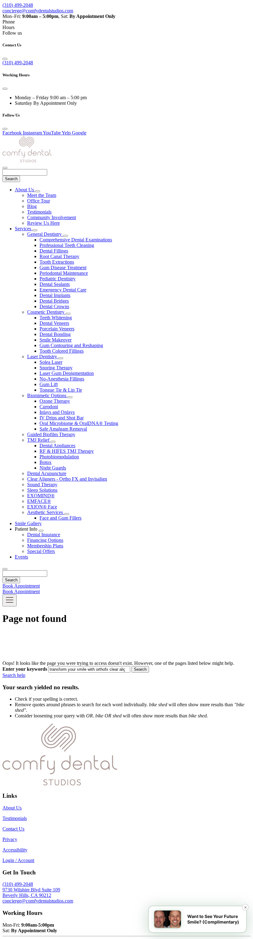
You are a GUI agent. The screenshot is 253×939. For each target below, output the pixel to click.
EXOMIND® (41, 495)
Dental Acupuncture (46, 473)
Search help (13, 675)
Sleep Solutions (42, 490)
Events (21, 556)
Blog (32, 206)
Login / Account (18, 860)
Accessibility (14, 849)
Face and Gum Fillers (60, 517)
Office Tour (38, 200)
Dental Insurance (43, 534)
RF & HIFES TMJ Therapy (66, 451)
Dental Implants (54, 295)
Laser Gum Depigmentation (66, 373)
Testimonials (39, 212)
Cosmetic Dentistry (46, 312)
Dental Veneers (54, 323)
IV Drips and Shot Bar (61, 417)
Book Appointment (21, 585)
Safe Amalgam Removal (63, 428)
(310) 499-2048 (17, 5)
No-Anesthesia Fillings (61, 378)
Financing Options (45, 540)
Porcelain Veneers (56, 328)
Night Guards (52, 467)
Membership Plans (45, 545)
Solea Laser (50, 362)
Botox (45, 462)
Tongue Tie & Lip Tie (60, 390)
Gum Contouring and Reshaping (71, 345)
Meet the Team (41, 195)
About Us (25, 189)
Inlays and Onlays (57, 412)
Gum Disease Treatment (62, 267)
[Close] (4, 59)
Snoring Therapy (56, 367)
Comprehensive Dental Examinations (75, 239)
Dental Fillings (53, 250)
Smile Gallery (28, 523)
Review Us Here (43, 223)
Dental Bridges (54, 301)
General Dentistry (45, 234)
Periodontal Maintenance (63, 273)
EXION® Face (42, 506)
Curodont (48, 406)
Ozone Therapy (54, 401)
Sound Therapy (42, 484)
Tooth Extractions (56, 262)
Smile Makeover (55, 339)
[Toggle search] (4, 569)
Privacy (9, 839)
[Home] (27, 160)
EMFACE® (39, 501)
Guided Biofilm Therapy (51, 434)
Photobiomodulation (59, 456)
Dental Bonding (55, 334)
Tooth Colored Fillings (61, 351)
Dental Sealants (54, 284)
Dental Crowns (54, 306)
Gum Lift (48, 384)
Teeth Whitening (55, 317)
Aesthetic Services (45, 512)
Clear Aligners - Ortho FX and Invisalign (67, 479)
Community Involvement (51, 217)
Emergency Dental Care (62, 289)
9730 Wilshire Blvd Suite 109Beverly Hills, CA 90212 (31, 892)
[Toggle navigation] (9, 600)
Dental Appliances (57, 445)
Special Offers (41, 551)
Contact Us (13, 828)
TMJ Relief (39, 440)
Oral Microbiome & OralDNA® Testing (78, 423)
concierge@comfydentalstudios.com (37, 10)
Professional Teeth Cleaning (66, 245)
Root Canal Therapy (59, 256)
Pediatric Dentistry (57, 278)
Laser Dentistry (42, 356)
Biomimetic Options (47, 395)
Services (23, 228)
